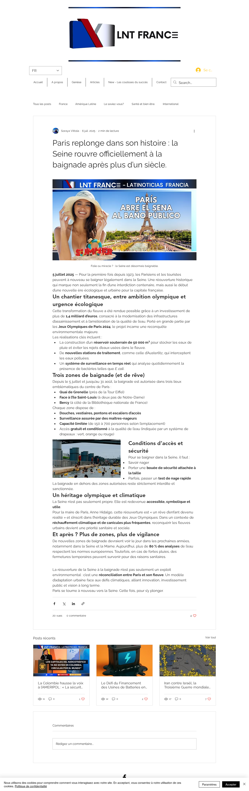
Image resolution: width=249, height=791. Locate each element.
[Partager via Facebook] (54, 603)
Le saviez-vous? (114, 104)
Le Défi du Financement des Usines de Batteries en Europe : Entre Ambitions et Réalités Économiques (123, 685)
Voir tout (210, 637)
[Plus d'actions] (194, 130)
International (171, 104)
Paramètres (209, 784)
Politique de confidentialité (31, 786)
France (63, 104)
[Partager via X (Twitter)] (64, 603)
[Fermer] (244, 784)
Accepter (230, 784)
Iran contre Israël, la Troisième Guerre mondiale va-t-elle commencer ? (186, 685)
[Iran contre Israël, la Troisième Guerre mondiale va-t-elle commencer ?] (188, 660)
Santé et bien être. (143, 104)
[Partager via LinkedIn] (73, 603)
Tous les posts (42, 104)
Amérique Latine (85, 104)
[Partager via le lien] (83, 603)
